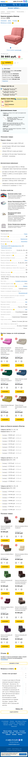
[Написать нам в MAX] (24, 1)
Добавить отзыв (14, 663)
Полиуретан (4, 245)
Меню (4, 5)
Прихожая (5, 732)
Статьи (16, 724)
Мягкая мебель (20, 11)
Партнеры (22, 724)
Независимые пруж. (15, 245)
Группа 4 (4, 441)
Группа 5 (4, 444)
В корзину (5, 365)
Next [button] (25, 668)
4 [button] (15, 47)
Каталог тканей (22, 99)
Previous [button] (22, 668)
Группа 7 (4, 450)
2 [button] (12, 47)
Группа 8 (4, 453)
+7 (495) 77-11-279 (12, 740)
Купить (8, 62)
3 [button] (14, 47)
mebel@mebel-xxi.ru (14, 744)
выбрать (7, 102)
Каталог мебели (11, 11)
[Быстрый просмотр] (7, 341)
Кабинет (8, 734)
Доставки (5, 701)
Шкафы (14, 734)
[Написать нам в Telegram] (26, 1)
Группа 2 (4, 435)
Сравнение (20, 5)
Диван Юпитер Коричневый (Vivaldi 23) (20, 407)
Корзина (26, 5)
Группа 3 (4, 438)
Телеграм (13, 703)
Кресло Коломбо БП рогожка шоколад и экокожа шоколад (21, 582)
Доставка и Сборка (20, 721)
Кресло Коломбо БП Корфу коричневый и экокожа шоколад (21, 609)
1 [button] (10, 47)
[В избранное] (18, 62)
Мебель (20, 734)
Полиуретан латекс (6, 247)
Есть (26, 260)
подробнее (12, 156)
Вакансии (14, 726)
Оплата (12, 721)
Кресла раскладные (5, 13)
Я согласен (23, 754)
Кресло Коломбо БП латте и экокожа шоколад (6, 528)
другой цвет (18, 50)
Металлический (23, 293)
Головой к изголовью (21, 281)
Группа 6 (4, 447)
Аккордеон (24, 241)
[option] (14, 36)
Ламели (25, 286)
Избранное (23, 5)
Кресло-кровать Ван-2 (7, 554)
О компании (5, 721)
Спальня (15, 731)
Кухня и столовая (21, 732)
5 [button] (17, 47)
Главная (3, 11)
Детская (12, 732)
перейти (11, 701)
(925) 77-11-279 (17, 1)
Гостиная (22, 731)
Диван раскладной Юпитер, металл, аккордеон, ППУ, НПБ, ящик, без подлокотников (7, 351)
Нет (26, 309)
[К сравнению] (15, 62)
